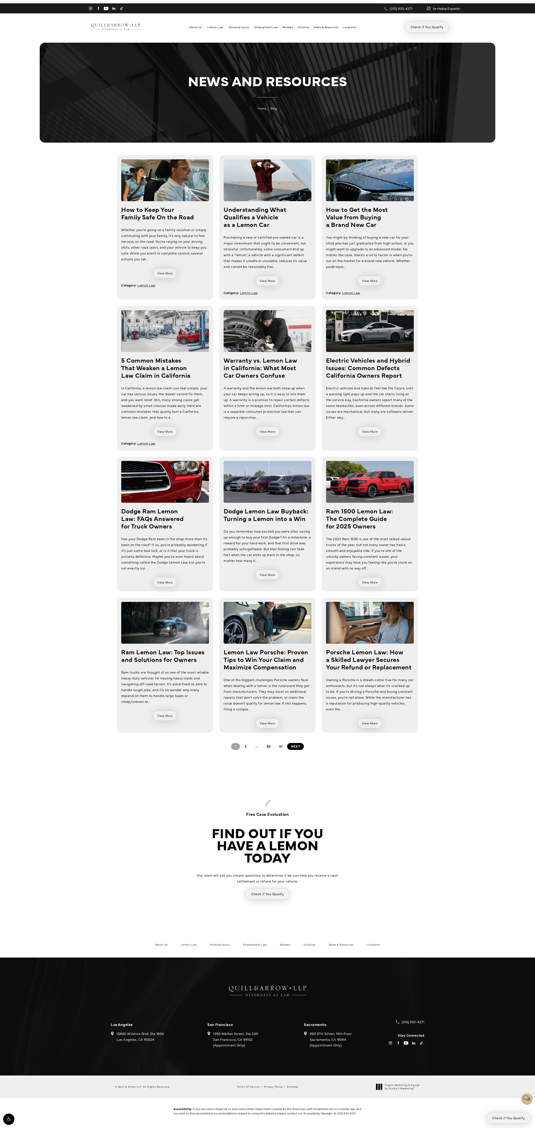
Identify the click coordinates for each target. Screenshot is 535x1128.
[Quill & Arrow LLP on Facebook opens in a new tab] (98, 8)
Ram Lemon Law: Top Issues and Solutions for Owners (163, 655)
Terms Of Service (248, 1086)
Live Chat (526, 1098)
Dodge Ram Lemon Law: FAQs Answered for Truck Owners (152, 518)
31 (280, 746)
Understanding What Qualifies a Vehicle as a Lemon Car (255, 217)
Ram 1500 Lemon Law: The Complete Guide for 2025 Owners (359, 518)
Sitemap (292, 1086)
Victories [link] (303, 27)
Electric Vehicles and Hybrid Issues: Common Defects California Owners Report (368, 367)
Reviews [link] (288, 27)
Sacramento (315, 1024)
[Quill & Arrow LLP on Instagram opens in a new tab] (90, 8)
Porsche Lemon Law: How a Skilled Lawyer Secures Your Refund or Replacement (368, 659)
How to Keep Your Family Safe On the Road (157, 213)
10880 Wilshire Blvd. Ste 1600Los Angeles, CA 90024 (140, 1036)
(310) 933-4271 (346, 1113)
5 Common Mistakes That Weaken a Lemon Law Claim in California (156, 367)
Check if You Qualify (427, 26)
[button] (8, 1119)
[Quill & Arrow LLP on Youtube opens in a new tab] (106, 8)
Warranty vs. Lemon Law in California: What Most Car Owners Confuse (260, 367)
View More (165, 273)
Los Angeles (122, 1024)
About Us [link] (195, 27)
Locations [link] (349, 27)
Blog (274, 108)
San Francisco (220, 1024)
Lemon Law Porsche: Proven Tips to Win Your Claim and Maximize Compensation (266, 659)
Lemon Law (146, 285)
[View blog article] (165, 180)
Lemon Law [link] (215, 27)
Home (262, 108)
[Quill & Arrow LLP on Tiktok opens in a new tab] (121, 8)
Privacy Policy (273, 1086)
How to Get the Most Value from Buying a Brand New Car (357, 217)
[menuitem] (90, 8)
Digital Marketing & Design (402, 1086)
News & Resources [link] (326, 27)
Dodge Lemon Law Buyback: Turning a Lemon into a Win (266, 514)
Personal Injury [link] (239, 27)
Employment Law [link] (266, 27)
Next (295, 746)
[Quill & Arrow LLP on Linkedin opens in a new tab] (114, 8)
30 (268, 746)
